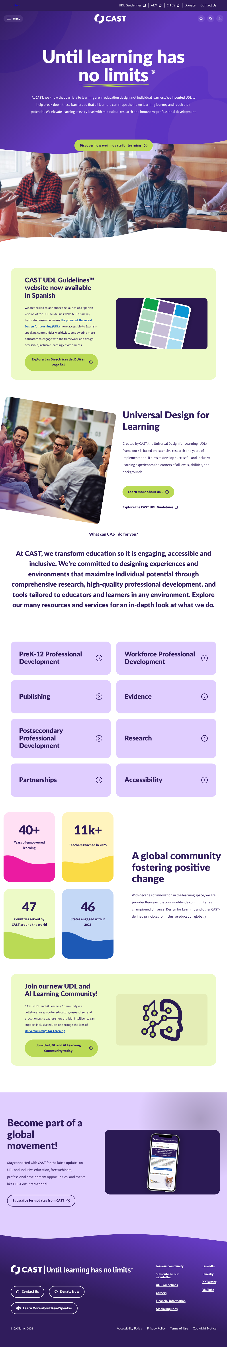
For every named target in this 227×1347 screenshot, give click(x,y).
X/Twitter (209, 1282)
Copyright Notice (204, 1328)
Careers (161, 1293)
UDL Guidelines (130, 5)
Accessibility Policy (129, 1328)
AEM (154, 5)
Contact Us (208, 5)
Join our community (170, 1266)
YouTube (208, 1290)
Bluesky (208, 1274)
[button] (210, 18)
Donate (190, 5)
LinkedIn (208, 1266)
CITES (171, 5)
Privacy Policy (156, 1328)
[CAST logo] (110, 18)
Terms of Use (179, 1328)
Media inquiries (167, 1309)
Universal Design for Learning (45, 1031)
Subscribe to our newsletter (167, 1276)
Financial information (171, 1301)
